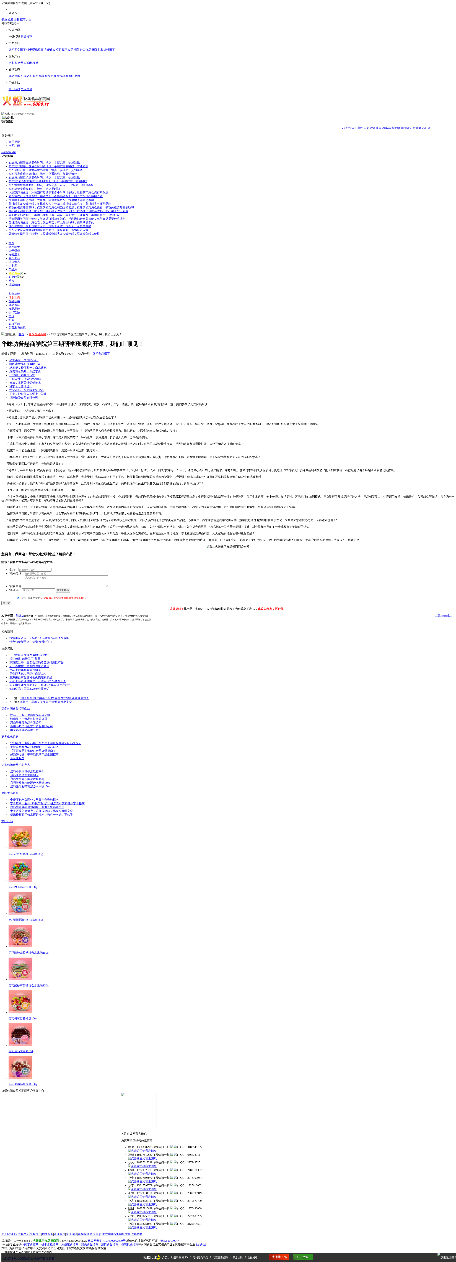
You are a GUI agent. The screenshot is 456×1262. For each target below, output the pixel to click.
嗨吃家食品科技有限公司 (25, 363)
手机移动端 (8, 152)
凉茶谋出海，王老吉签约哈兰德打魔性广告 (36, 662)
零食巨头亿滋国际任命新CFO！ (29, 673)
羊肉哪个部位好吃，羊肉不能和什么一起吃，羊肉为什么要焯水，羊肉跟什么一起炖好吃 (64, 215)
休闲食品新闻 (37, 334)
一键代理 (14, 36)
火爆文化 (23, 1234)
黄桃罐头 (389, 127)
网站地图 (107, 1234)
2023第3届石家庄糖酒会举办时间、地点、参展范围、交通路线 (48, 181)
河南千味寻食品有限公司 (26, 722)
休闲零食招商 (17, 49)
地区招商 (75, 76)
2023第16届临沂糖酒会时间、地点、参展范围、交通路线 (44, 177)
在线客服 (83, 1234)
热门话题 (14, 312)
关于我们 (14, 89)
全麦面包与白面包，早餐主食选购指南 (34, 799)
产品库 (22, 62)
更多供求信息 (10, 736)
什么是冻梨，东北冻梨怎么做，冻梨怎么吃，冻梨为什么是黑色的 (50, 226)
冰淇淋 (369, 127)
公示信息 (26, 89)
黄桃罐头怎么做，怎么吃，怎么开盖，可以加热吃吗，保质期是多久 (51, 222)
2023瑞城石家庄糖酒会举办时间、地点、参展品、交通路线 (46, 170)
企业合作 (59, 1234)
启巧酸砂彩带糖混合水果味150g (30, 786)
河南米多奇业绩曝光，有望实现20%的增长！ (37, 681)
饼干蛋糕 (14, 250)
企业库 (13, 62)
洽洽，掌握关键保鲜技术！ (26, 382)
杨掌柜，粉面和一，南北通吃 (27, 367)
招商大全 (25, 19)
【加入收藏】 (443, 615)
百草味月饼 (17, 758)
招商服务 (47, 1234)
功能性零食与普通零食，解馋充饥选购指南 (37, 807)
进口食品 (14, 261)
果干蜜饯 (340, 127)
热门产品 (7, 821)
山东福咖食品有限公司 (24, 730)
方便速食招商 (52, 49)
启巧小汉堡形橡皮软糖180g (27, 771)
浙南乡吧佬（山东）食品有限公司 (31, 726)
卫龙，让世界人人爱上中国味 (27, 393)
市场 (11, 316)
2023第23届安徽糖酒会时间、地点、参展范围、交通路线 (44, 162)
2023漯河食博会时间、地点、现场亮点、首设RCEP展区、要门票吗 (51, 185)
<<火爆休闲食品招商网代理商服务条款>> (63, 598)
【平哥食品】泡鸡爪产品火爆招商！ (33, 750)
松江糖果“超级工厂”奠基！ (26, 658)
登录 (4, 19)
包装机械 (14, 293)
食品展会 (62, 76)
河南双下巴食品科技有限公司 (28, 718)
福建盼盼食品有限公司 (23, 397)
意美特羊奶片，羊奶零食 (25, 371)
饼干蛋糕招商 (34, 49)
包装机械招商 (106, 49)
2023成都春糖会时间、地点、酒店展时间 (34, 188)
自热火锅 (352, 127)
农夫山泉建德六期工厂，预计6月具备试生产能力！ (41, 684)
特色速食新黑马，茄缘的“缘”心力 (30, 641)
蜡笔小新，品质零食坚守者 (26, 390)
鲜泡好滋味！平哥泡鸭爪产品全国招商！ (35, 754)
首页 (11, 243)
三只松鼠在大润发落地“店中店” (29, 655)
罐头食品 (14, 258)
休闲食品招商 (101, 353)
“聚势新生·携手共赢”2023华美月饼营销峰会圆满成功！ (54, 698)
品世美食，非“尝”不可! (23, 360)
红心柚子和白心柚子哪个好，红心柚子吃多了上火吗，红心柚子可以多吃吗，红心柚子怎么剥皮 (68, 211)
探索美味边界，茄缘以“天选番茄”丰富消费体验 (39, 638)
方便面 (378, 127)
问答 (11, 280)
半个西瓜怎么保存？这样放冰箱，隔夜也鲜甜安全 (41, 810)
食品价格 (14, 76)
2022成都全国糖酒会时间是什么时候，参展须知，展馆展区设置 (48, 229)
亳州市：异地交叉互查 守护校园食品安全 (46, 701)
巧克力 (329, 127)
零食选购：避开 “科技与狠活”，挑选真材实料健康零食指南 (47, 803)
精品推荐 (26, 36)
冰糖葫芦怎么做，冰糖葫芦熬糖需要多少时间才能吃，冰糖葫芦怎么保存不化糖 (58, 192)
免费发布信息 (17, 327)
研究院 (13, 276)
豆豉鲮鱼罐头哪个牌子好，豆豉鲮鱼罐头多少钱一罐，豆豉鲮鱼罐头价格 (54, 233)
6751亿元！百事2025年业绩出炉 (29, 688)
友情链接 (71, 1234)
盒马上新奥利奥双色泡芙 (25, 669)
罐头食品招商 (70, 49)
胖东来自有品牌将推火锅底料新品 (30, 677)
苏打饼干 (410, 127)
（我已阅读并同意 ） (54, 598)
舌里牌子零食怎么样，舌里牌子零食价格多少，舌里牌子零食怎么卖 (51, 200)
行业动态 (26, 76)
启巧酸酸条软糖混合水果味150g (30, 782)
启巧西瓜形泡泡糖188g (24, 775)
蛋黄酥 (399, 127)
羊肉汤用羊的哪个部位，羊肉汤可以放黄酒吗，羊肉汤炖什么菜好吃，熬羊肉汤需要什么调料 (67, 218)
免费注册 (13, 19)
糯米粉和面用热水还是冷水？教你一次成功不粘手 (41, 814)
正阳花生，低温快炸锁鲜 (25, 378)
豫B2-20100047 (169, 1240)
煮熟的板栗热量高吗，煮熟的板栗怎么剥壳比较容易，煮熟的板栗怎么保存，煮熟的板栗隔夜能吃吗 (71, 207)
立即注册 (14, 145)
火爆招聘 (136, 1234)
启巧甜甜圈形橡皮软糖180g (27, 778)
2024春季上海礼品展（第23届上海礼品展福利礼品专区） (45, 743)
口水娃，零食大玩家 (22, 375)
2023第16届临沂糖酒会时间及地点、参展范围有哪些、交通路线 (48, 166)
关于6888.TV (9, 1234)
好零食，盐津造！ (20, 386)
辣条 (361, 127)
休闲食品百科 (10, 793)
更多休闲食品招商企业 (15, 708)
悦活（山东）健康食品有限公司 (30, 715)
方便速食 (14, 254)
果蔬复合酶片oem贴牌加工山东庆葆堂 (34, 747)
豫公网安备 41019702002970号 (107, 1240)
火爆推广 (35, 1234)
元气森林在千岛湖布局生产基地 (29, 666)
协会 (11, 320)
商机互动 (32, 62)
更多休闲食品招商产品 (15, 764)
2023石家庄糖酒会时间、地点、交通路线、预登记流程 (43, 173)
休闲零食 (14, 246)
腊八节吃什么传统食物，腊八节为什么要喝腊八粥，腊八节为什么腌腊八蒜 (56, 196)
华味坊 (20, 615)
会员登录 (14, 141)
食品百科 (38, 76)
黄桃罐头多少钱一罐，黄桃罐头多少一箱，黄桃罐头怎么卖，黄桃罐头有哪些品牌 (60, 203)
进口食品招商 (88, 49)
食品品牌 (50, 76)
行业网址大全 (122, 1234)
